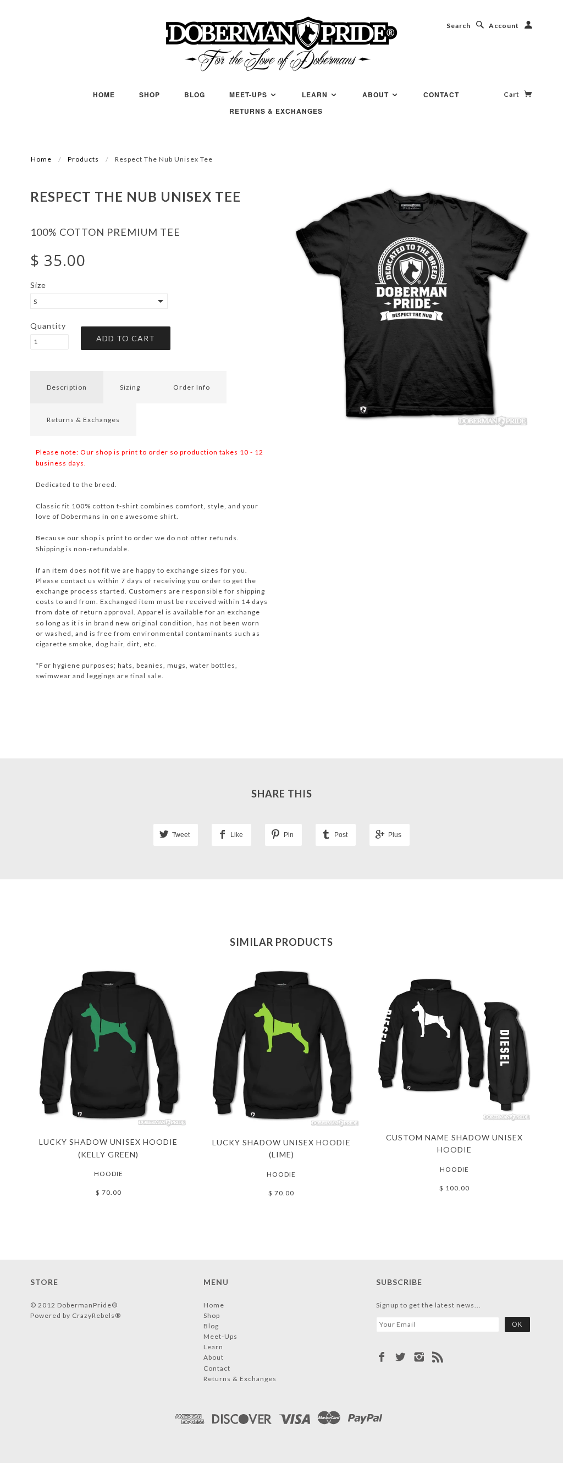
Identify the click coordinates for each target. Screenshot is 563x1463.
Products (83, 159)
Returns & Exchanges (276, 111)
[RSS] (438, 1356)
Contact (441, 94)
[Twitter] (400, 1356)
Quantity (48, 325)
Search (458, 25)
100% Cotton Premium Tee (105, 232)
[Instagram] (419, 1356)
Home (104, 94)
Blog (194, 94)
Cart (512, 94)
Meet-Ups (249, 94)
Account (504, 25)
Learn (316, 94)
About (376, 94)
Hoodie (108, 1174)
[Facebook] (382, 1356)
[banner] (282, 43)
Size (38, 285)
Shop (149, 94)
